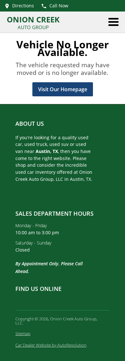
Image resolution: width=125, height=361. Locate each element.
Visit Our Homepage (62, 89)
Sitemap (22, 333)
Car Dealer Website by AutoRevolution (51, 345)
